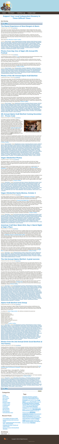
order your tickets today (16, 127)
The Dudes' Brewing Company (25, 188)
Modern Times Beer (30, 109)
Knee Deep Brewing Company (11, 70)
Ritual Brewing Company (16, 297)
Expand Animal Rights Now (23, 200)
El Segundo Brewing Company (11, 108)
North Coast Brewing (24, 296)
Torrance (11, 111)
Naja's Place (8, 71)
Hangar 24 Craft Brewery (33, 44)
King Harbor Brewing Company (11, 109)
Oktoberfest (7, 187)
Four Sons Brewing (14, 185)
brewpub (24, 400)
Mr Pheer (33, 441)
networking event (36, 410)
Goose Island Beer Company (14, 254)
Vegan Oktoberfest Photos (11, 158)
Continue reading (17, 39)
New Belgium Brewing (14, 296)
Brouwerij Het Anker (17, 43)
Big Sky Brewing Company (16, 106)
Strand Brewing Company (36, 72)
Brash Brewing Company (10, 107)
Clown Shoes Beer (29, 107)
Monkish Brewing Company (15, 153)
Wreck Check (35, 189)
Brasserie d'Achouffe (22, 42)
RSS (7, 439)
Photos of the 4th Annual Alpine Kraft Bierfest (19, 76)
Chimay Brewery (17, 289)
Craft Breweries (6, 405)
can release (35, 400)
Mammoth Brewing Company (26, 152)
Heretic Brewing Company (30, 292)
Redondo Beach (22, 71)
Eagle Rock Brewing (23, 290)
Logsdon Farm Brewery (15, 152)
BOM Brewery (14, 42)
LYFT (32, 70)
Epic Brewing (18, 44)
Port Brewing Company (5, 297)
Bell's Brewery (7, 106)
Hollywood (9, 45)
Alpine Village (17, 105)
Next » (6, 23)
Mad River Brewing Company (31, 333)
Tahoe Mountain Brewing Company (28, 154)
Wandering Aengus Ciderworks (7, 300)
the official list (10, 39)
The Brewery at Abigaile (30, 420)
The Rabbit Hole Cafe (8, 189)
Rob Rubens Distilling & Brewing (33, 71)
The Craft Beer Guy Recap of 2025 (10, 418)
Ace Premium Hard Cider (19, 182)
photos (6, 46)
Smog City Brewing (5, 72)
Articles (4, 395)
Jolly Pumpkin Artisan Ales (24, 45)
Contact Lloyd (31, 13)
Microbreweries (6, 409)
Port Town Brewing (25, 153)
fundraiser (11, 217)
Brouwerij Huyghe (25, 43)
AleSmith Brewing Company (19, 144)
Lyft (18, 56)
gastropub (15, 380)
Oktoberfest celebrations (29, 196)
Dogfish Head (15, 290)
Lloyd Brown (15, 28)
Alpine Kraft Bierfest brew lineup (14, 303)
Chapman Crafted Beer (26, 68)
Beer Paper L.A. (22, 377)
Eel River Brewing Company (28, 184)
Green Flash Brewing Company (7, 292)
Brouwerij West (18, 68)
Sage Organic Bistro (31, 219)
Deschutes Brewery (26, 149)
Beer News (7, 182)
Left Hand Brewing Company (24, 70)
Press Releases (6, 411)
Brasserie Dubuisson (31, 42)
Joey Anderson (15, 45)
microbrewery (36, 409)
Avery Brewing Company (25, 287)
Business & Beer (6, 402)
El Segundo (38, 401)
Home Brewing (6, 408)
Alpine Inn (3, 105)
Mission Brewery (22, 109)
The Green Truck (24, 221)
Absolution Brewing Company (31, 103)
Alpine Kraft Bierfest (10, 105)
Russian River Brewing (13, 255)
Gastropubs (5, 406)
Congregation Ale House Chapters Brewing (18, 378)
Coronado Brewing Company (32, 183)
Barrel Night (7, 253)
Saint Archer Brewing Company (32, 187)
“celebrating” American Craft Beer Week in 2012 (14, 234)
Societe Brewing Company (14, 72)
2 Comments (17, 300)
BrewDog (3, 289)
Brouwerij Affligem (8, 43)
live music (30, 408)
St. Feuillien (16, 110)
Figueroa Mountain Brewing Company (26, 291)
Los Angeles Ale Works (28, 409)
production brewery (28, 414)
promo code (31, 153)
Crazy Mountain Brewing (32, 378)
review (24, 187)
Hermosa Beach (28, 405)
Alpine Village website (12, 311)
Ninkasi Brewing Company (6, 219)
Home (4, 13)
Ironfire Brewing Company (26, 254)
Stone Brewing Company (14, 46)
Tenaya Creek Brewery (16, 385)
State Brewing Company (26, 72)
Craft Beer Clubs (6, 403)
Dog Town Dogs (7, 184)
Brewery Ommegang (19, 148)
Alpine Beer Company (35, 104)
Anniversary (24, 397)
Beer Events (5, 396)
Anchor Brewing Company (32, 286)
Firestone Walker (24, 44)
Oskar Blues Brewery (15, 187)
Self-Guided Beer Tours (8, 412)
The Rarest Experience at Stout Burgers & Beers (20, 26)
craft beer (33, 68)
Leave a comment (20, 48)
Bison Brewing (25, 106)
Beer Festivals (8, 41)
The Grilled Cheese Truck (33, 221)
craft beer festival (32, 43)
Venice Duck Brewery (28, 189)
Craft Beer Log (21, 13)
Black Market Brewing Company (29, 147)
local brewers (35, 408)
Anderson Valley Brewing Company (34, 41)
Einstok (35, 184)
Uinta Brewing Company (11, 48)
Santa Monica (12, 220)
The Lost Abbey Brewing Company (17, 47)
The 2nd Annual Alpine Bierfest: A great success (20, 259)
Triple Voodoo (11, 386)
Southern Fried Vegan (33, 220)
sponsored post (28, 417)
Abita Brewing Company (20, 103)
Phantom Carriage (26, 412)
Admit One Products (9, 144)
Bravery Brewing (22, 183)
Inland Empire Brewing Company (29, 331)
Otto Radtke (7, 110)
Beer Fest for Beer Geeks (6, 42)
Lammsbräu (29, 218)
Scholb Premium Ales (26, 415)
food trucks (7, 185)
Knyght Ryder (12, 218)
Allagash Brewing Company (20, 41)
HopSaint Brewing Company (21, 69)
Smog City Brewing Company (15, 298)
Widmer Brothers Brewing (9, 256)
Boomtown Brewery (32, 106)
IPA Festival (29, 69)
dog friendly (33, 401)
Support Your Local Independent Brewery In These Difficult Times (21, 17)
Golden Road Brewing (22, 185)
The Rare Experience (29, 47)
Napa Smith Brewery (5, 296)
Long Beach (31, 381)
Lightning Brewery (31, 294)
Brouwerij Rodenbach (19, 107)
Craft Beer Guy (19, 281)
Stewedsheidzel (4, 221)
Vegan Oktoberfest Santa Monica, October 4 (18, 193)
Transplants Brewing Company (7, 73)
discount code (33, 149)
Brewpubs (5, 401)
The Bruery (7, 47)
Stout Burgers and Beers (24, 46)
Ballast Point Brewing (33, 105)
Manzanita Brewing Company (15, 295)
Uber (14, 189)
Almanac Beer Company (26, 104)
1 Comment (18, 256)
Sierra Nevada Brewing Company (11, 188)
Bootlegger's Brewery (22, 288)
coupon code (14, 149)
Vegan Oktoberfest (19, 189)
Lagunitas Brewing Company (18, 186)
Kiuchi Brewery (12, 294)
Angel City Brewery (24, 105)
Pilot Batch (11, 13)
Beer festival (7, 147)
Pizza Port (16, 71)
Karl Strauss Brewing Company (11, 381)
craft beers (35, 107)
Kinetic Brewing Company (14, 151)
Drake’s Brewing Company (9, 44)
